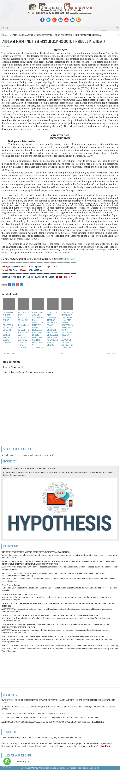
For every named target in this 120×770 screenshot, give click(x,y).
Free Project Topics (10, 585)
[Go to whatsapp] (7, 761)
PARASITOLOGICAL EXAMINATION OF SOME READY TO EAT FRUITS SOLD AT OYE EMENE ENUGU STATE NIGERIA (8, 327)
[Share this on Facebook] (9, 284)
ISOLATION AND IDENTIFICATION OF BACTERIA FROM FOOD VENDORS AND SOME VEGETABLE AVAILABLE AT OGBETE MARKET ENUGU (53, 328)
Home (5, 35)
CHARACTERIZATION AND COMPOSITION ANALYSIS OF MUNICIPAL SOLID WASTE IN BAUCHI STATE (49, 718)
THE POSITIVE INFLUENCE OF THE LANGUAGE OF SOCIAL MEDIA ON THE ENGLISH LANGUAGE (49, 615)
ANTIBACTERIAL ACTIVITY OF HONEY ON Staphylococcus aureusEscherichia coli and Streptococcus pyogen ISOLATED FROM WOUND (23, 329)
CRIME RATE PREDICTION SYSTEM (19, 594)
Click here (69, 258)
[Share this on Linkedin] (21, 284)
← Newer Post (8, 354)
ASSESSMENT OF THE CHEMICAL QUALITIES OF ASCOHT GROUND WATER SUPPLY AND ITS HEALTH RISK (52, 722)
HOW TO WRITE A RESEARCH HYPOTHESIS (29, 468)
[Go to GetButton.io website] (7, 767)
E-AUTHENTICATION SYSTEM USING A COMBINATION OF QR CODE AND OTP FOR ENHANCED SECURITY (54, 636)
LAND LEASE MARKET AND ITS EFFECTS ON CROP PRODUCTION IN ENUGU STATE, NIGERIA (53, 41)
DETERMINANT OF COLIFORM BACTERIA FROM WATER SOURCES (33, 713)
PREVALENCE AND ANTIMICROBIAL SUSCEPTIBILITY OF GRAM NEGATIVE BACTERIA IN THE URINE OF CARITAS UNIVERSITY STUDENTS (38, 329)
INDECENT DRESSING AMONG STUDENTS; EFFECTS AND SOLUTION (36, 552)
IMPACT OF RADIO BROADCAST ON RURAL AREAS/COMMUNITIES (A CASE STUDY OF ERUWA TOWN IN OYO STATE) (59, 646)
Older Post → (112, 354)
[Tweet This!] (13, 284)
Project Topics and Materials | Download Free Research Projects (68, 768)
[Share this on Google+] (17, 284)
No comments (6, 45)
